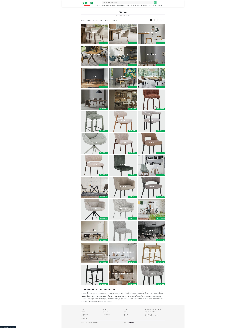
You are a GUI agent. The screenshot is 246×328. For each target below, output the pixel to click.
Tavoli (82, 315)
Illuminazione (84, 318)
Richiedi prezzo (103, 43)
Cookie (5, 327)
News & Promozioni (135, 5)
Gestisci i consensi (11, 327)
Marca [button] (82, 20)
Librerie (83, 311)
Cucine (103, 5)
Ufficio (127, 5)
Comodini (126, 314)
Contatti (160, 5)
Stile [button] (101, 20)
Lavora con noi (152, 5)
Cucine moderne (106, 313)
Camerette (126, 313)
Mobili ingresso (84, 314)
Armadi (83, 317)
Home (117, 15)
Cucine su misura (106, 314)
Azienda (98, 5)
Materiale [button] (95, 20)
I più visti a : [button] (114, 20)
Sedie (129, 15)
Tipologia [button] (107, 20)
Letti (125, 311)
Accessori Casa (120, 5)
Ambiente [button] (89, 20)
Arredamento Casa (110, 5)
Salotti (82, 313)
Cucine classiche (106, 311)
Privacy (1, 327)
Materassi (126, 315)
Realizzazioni (144, 5)
